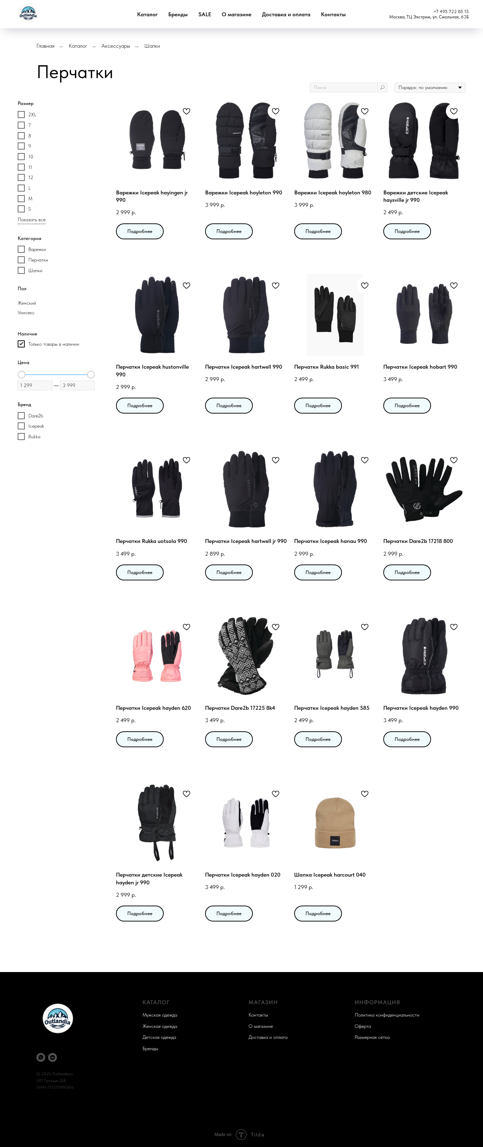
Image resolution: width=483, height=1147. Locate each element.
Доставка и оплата (286, 14)
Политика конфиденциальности (387, 1015)
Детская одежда (159, 1037)
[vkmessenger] (52, 1057)
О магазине (236, 14)
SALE (204, 14)
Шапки (152, 45)
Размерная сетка (372, 1037)
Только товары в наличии (53, 343)
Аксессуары (115, 45)
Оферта (363, 1026)
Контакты (333, 14)
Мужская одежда (159, 1015)
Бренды (178, 14)
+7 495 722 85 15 (451, 11)
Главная (45, 45)
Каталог (78, 45)
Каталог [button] (147, 14)
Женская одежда (159, 1026)
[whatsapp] (40, 1057)
